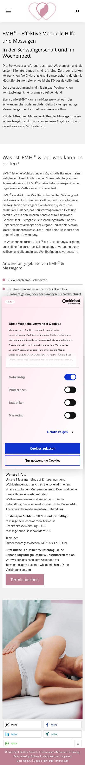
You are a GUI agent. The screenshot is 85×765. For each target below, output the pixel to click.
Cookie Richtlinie (43, 760)
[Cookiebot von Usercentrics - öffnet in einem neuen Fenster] (62, 302)
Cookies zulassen (42, 448)
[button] (22, 724)
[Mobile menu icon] (8, 11)
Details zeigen (57, 432)
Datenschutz (24, 760)
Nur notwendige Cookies (42, 460)
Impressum (61, 760)
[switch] (70, 389)
